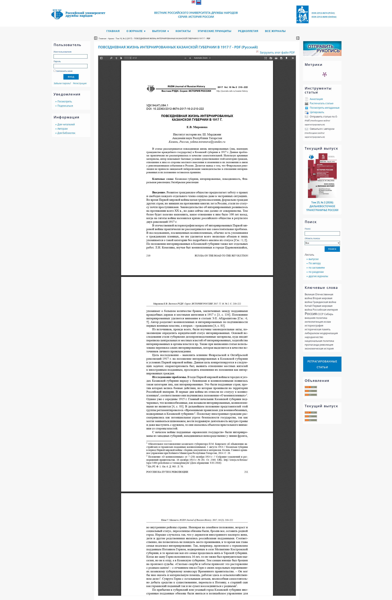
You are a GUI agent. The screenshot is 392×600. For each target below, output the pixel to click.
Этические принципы (214, 31)
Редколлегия (248, 31)
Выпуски (159, 31)
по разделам (316, 272)
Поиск (308, 228)
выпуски (313, 259)
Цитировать (317, 112)
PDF (208, 38)
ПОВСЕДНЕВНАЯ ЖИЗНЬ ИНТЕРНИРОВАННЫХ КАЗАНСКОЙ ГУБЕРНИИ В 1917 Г (169, 38)
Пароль (57, 61)
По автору (315, 263)
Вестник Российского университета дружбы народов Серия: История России (196, 15)
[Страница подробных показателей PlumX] (325, 74)
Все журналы (275, 31)
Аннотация (316, 99)
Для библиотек (66, 133)
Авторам (62, 128)
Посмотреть (64, 101)
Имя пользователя (62, 51)
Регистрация (80, 83)
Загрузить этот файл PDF (277, 52)
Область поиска (312, 238)
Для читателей (66, 124)
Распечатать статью (321, 103)
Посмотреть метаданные (324, 107)
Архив (111, 38)
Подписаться (65, 105)
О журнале (134, 31)
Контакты (183, 31)
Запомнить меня (64, 71)
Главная (113, 31)
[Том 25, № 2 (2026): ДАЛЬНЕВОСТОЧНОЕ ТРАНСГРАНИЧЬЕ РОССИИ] (322, 197)
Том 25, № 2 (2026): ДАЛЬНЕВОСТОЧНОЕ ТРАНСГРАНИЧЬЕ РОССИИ (322, 206)
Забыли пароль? (62, 83)
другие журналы (318, 276)
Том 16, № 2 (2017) (124, 38)
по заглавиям (317, 267)
